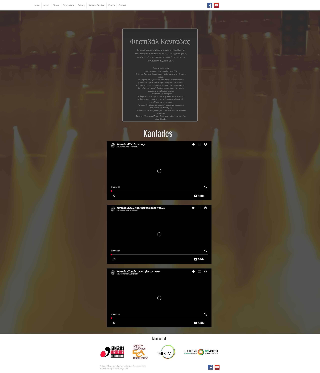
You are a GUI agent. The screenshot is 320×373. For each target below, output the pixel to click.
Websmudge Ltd (120, 368)
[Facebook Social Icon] (209, 5)
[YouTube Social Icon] (216, 5)
